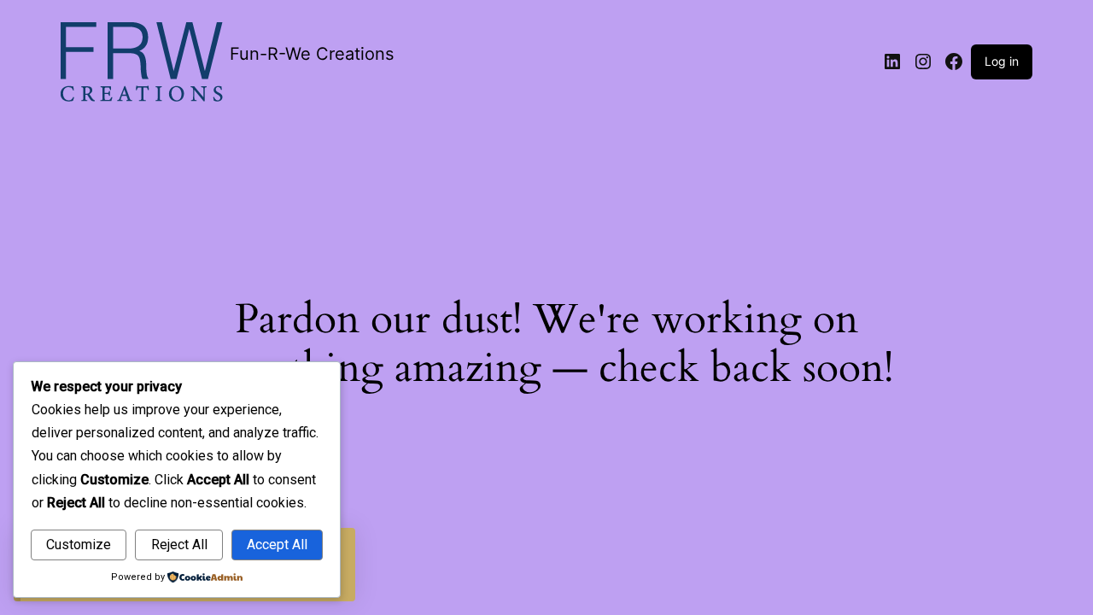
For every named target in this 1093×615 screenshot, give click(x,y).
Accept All (277, 544)
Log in (1002, 61)
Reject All (179, 544)
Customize (78, 544)
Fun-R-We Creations (312, 54)
